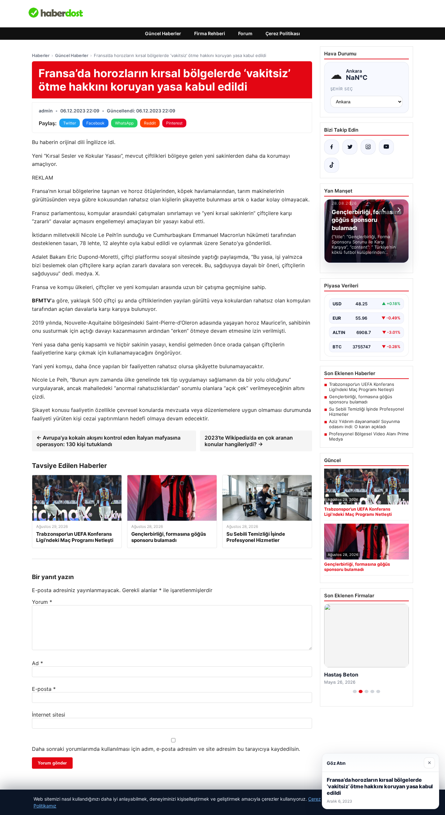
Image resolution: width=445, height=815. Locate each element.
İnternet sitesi (48, 714)
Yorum (42, 602)
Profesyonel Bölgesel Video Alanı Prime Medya (369, 436)
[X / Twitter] (349, 146)
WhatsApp (124, 123)
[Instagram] (368, 146)
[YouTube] (386, 146)
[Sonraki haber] (398, 209)
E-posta (44, 689)
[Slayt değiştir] (355, 691)
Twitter (69, 123)
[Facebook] (331, 146)
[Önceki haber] (384, 209)
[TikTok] (331, 165)
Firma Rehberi (209, 33)
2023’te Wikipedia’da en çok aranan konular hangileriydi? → (249, 440)
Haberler (41, 55)
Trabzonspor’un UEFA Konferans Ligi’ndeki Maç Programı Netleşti (361, 387)
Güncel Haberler (163, 33)
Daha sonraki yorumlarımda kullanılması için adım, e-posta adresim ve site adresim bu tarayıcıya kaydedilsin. (166, 749)
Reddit (150, 123)
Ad (37, 663)
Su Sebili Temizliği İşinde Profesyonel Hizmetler (366, 411)
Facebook (95, 123)
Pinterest (174, 123)
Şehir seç (341, 88)
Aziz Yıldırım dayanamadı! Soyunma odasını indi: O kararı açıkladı (364, 424)
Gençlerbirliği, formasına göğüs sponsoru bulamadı (360, 399)
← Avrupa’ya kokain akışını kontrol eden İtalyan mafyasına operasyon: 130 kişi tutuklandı (108, 440)
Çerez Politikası (283, 33)
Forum (245, 33)
